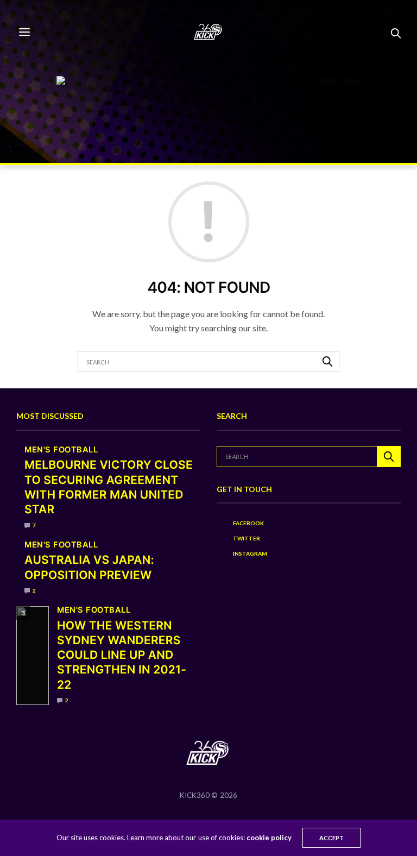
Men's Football (61, 450)
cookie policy (269, 837)
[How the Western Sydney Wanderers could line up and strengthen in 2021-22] (32, 655)
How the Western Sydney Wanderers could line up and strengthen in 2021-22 (121, 655)
